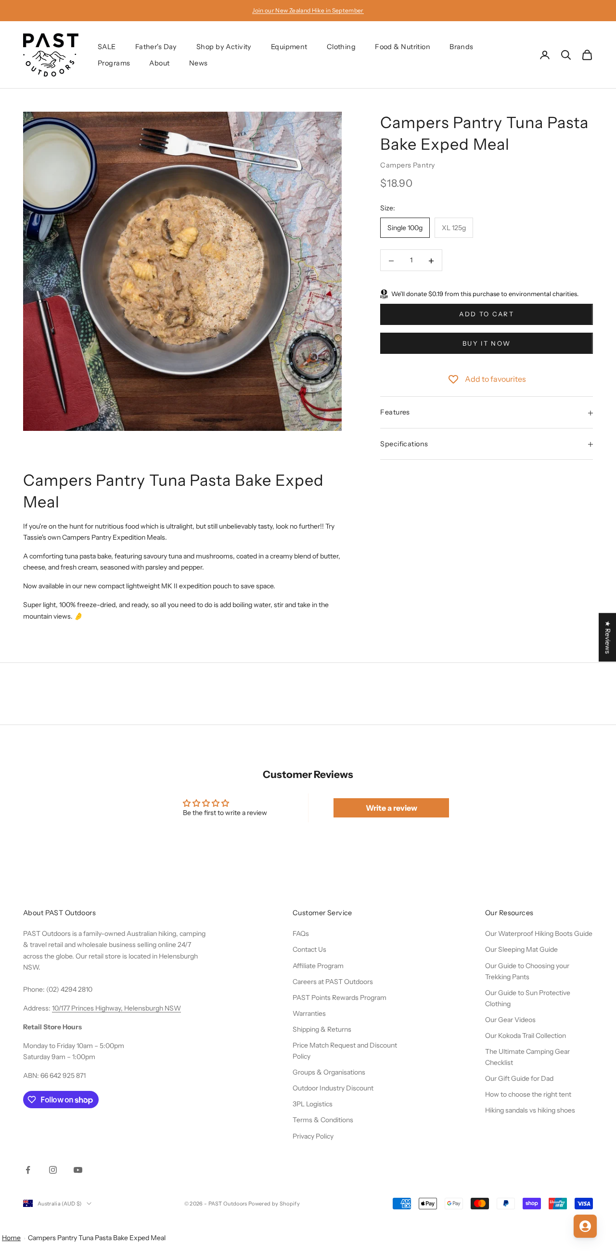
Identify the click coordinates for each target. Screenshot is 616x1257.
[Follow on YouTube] (78, 1170)
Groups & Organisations (329, 1072)
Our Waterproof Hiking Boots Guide (538, 933)
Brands (461, 46)
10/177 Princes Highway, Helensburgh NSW (116, 1008)
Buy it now (486, 343)
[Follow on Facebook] (28, 1170)
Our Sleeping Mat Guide (521, 949)
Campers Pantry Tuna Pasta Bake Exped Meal (97, 1237)
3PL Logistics (313, 1104)
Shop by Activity (224, 46)
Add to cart (486, 314)
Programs (114, 63)
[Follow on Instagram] (53, 1170)
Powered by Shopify (274, 1203)
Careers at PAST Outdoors (333, 981)
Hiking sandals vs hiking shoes (530, 1110)
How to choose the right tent (528, 1094)
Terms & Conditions (323, 1119)
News (198, 63)
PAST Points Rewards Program (339, 997)
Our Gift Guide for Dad (519, 1078)
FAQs (301, 933)
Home (11, 1237)
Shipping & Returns (322, 1029)
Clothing (341, 46)
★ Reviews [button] (607, 637)
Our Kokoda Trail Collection (525, 1035)
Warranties (309, 1013)
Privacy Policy (313, 1136)
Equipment (289, 46)
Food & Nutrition (402, 46)
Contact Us (309, 949)
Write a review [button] (391, 808)
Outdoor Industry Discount (333, 1088)
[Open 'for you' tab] (585, 1226)
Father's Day (156, 46)
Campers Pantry (407, 165)
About (159, 63)
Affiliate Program (318, 965)
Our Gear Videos (510, 1019)
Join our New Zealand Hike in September (308, 10)
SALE (107, 46)
